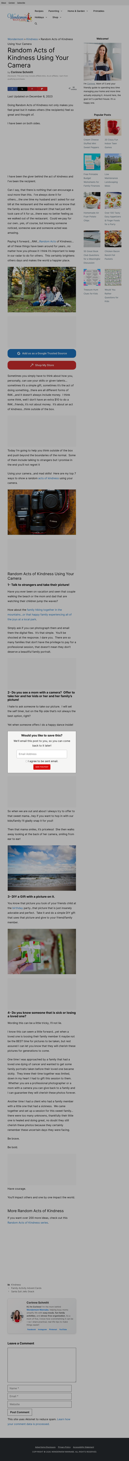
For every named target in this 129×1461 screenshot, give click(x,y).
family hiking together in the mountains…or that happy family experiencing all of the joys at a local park (40, 614)
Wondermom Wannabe (38, 1309)
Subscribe (21, 3)
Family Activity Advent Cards (26, 1288)
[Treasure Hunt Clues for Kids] (92, 284)
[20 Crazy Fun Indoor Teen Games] (113, 133)
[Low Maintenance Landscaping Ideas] (113, 168)
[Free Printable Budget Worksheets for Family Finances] (92, 168)
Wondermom (15, 39)
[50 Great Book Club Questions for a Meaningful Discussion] (92, 245)
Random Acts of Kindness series (28, 1222)
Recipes (39, 11)
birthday (17, 908)
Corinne (91, 83)
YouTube (63, 1329)
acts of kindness (48, 478)
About (3, 3)
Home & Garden (76, 11)
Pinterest (53, 1329)
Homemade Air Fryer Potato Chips (91, 217)
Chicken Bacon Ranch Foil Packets (112, 255)
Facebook (31, 1329)
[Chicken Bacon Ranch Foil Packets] (113, 245)
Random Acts (47, 241)
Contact (12, 3)
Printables (98, 11)
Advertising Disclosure (45, 1447)
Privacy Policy (64, 1447)
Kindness (32, 39)
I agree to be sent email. (43, 761)
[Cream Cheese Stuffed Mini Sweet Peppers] (92, 133)
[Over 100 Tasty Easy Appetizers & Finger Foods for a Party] (113, 207)
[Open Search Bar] (36, 23)
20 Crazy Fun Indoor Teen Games (111, 143)
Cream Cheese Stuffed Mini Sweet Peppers (91, 143)
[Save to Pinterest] (32, 89)
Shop (55, 17)
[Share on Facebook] (13, 89)
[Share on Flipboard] (42, 89)
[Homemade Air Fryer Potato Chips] (92, 207)
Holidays (39, 17)
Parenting (54, 11)
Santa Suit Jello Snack (22, 1291)
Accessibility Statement (83, 1447)
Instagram (42, 1329)
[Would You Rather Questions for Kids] (113, 284)
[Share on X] (22, 89)
